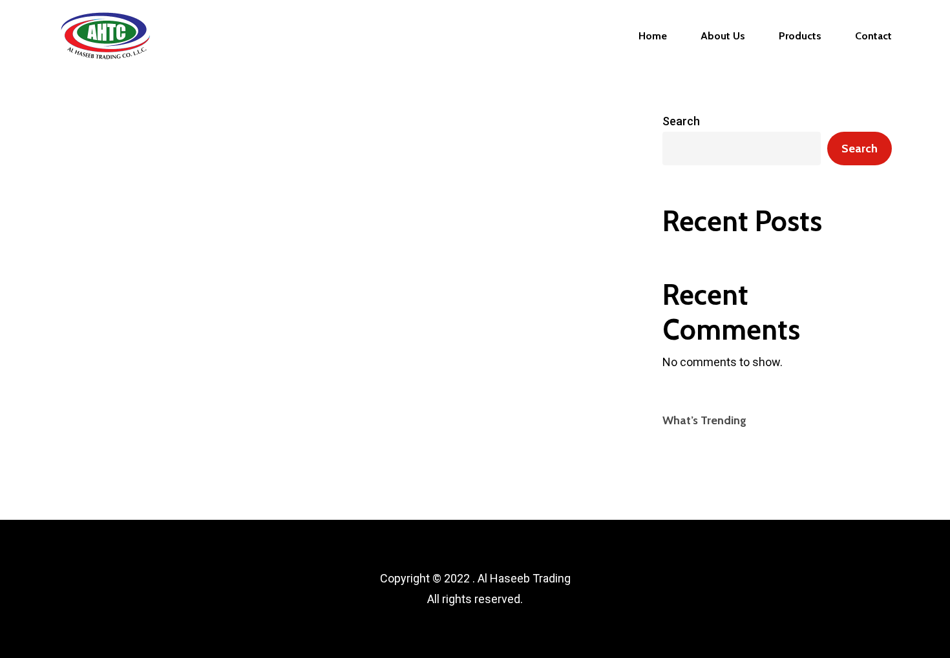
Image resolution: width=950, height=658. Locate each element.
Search (681, 121)
